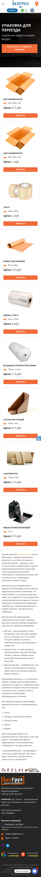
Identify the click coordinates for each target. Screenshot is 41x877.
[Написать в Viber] (3, 845)
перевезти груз (24, 554)
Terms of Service (20, 874)
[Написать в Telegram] (27, 10)
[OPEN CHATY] (35, 871)
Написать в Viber (14, 824)
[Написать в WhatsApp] (22, 10)
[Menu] (3, 4)
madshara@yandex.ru (14, 834)
